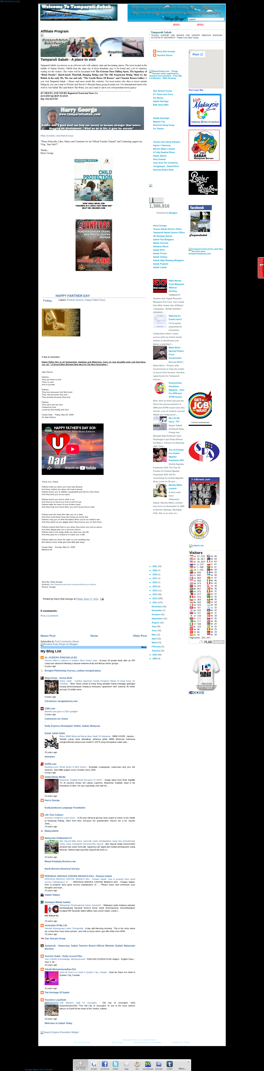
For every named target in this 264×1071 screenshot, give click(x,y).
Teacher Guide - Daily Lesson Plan (63, 956)
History (85, 25)
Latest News (122, 25)
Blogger (173, 213)
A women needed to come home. (60, 818)
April (154, 638)
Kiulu (108, 25)
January (156, 650)
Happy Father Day (94, 300)
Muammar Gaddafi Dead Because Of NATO (81, 780)
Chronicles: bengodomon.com (61, 701)
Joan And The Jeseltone (165, 163)
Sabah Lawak (160, 267)
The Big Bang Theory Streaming (147, 1042)
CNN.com (50, 708)
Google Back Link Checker (39, 1069)
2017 (155, 578)
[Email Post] (101, 599)
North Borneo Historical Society (62, 868)
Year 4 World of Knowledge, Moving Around (65, 959)
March (155, 642)
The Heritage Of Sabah (57, 992)
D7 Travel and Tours (163, 94)
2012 (155, 598)
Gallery (73, 25)
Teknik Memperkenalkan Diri (60, 969)
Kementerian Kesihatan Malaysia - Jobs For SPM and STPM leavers (176, 390)
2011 (155, 602)
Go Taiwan (158, 128)
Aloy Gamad (159, 159)
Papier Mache (160, 156)
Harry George (52, 800)
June (154, 630)
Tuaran (97, 25)
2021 (155, 566)
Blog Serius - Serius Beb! (58, 678)
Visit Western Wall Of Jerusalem (79, 1003)
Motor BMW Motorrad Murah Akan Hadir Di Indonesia (85, 736)
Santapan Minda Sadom (58, 902)
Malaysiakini (51, 831)
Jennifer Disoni (164, 55)
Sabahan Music (161, 246)
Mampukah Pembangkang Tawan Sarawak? (81, 905)
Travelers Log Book (55, 1000)
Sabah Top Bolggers (163, 239)
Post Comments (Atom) (67, 641)
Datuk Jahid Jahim (55, 733)
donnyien (50, 756)
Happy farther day (73, 295)
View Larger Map (196, 90)
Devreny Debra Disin (163, 170)
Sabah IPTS (159, 250)
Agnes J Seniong (161, 145)
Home (44, 25)
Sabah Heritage (161, 101)
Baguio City (159, 121)
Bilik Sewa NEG (161, 105)
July (154, 626)
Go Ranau (158, 98)
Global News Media (55, 777)
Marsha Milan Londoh (164, 149)
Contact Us (58, 25)
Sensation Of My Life (56, 925)
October (156, 614)
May (154, 634)
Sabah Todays (52, 895)
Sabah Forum (160, 253)
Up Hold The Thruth (181, 1042)
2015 (155, 586)
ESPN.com (50, 764)
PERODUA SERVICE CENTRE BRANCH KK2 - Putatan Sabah (78, 876)
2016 (155, 582)
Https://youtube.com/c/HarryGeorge (57, 135)
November (157, 610)
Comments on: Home (56, 718)
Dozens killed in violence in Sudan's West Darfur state (71, 660)
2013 (155, 594)
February (156, 646)
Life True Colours (54, 815)
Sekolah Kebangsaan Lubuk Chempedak (64, 928)
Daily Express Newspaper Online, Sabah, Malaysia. (72, 726)
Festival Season (75, 300)
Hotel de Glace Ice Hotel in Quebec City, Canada (83, 972)
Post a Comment (49, 615)
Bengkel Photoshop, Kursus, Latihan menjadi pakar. (73, 670)
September (157, 618)
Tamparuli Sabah (130, 1040)
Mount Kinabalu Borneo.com (60, 861)
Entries (169, 24)
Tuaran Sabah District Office (167, 229)
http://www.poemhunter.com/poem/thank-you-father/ (73, 584)
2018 (155, 574)
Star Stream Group (55, 938)
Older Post (140, 635)
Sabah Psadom (160, 264)
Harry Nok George (166, 51)
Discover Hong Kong (163, 125)
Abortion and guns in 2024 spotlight (61, 711)
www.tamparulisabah (147, 1040)
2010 (155, 655)
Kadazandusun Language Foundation (65, 807)
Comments (190, 24)
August (156, 622)
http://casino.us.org (10, 1)
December (157, 606)
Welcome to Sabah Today (58, 1023)
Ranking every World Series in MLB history (66, 767)
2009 (155, 658)
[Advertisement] (54, 568)
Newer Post (48, 635)
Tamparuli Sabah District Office (169, 232)
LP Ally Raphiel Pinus (164, 152)
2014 (155, 590)
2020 (155, 570)
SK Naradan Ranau (162, 236)
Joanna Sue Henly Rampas (166, 142)
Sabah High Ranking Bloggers (168, 260)
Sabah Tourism (160, 243)
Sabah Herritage (161, 118)
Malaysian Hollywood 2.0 (58, 838)
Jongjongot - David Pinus (166, 166)
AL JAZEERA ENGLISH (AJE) (61, 657)
